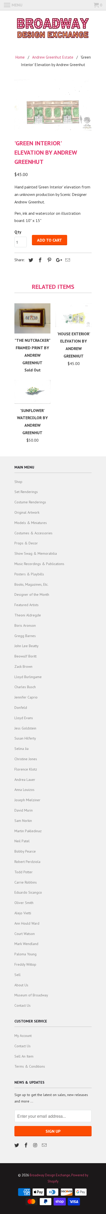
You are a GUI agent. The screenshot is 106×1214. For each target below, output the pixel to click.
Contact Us (22, 1005)
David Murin (23, 810)
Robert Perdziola (27, 861)
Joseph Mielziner (27, 800)
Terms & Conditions (29, 1066)
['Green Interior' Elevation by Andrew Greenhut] (53, 105)
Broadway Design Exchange (50, 1175)
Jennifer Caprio (26, 697)
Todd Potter (23, 872)
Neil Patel (22, 841)
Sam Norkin (23, 820)
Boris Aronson (25, 625)
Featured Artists (26, 604)
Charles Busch (25, 687)
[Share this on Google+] (58, 260)
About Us (21, 985)
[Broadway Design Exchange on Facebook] (26, 1145)
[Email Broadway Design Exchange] (45, 1145)
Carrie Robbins (25, 882)
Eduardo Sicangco (28, 892)
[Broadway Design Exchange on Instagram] (36, 1145)
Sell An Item (23, 1056)
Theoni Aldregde (27, 615)
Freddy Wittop (25, 964)
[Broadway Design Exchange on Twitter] (17, 1145)
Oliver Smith (23, 902)
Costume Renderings (30, 502)
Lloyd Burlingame (28, 677)
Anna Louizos (24, 789)
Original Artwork (26, 512)
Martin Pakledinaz (28, 831)
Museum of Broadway (31, 995)
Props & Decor (26, 543)
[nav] (13, 5)
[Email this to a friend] (67, 260)
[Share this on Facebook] (39, 260)
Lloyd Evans (23, 718)
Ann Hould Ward (26, 923)
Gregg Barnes (25, 635)
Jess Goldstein (25, 728)
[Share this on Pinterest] (49, 260)
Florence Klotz (25, 769)
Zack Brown (23, 666)
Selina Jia (21, 748)
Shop (18, 481)
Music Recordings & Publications (39, 563)
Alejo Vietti (22, 913)
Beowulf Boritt (25, 656)
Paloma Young (25, 954)
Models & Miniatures (30, 522)
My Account (23, 1035)
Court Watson (24, 933)
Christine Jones (25, 759)
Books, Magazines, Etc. (31, 584)
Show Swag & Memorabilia (35, 553)
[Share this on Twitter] (30, 260)
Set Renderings (26, 491)
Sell (17, 974)
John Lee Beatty (26, 646)
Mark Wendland (26, 943)
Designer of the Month (31, 594)
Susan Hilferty (25, 738)
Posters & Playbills (29, 574)
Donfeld (20, 707)
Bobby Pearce (25, 851)
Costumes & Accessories (33, 533)
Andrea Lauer (24, 779)
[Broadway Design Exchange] (53, 28)
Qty (17, 231)
